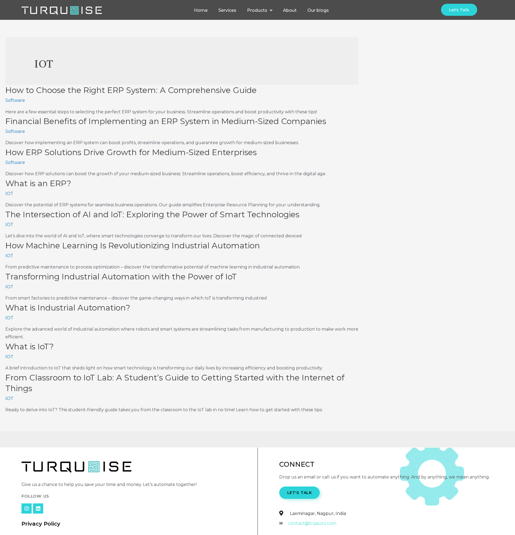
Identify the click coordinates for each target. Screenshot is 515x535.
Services (227, 10)
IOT (9, 193)
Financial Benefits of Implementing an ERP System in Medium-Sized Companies (165, 121)
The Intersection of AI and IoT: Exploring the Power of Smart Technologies (152, 214)
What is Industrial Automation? (67, 308)
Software (15, 100)
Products (257, 10)
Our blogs (318, 10)
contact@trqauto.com (312, 523)
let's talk (299, 492)
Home (201, 10)
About (290, 10)
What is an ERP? (38, 183)
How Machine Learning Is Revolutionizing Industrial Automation (132, 245)
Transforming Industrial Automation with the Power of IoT (121, 277)
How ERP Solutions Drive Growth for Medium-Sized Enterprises (131, 152)
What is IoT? (29, 346)
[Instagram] (26, 508)
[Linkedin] (38, 508)
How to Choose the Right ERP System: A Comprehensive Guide (131, 90)
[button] (459, 10)
